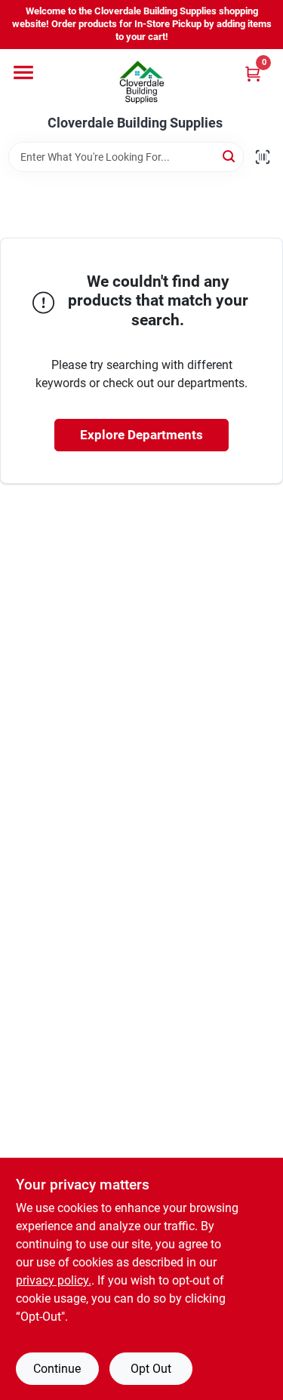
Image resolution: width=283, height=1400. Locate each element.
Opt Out (151, 1369)
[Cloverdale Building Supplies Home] (142, 82)
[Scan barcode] (262, 157)
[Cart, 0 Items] (252, 74)
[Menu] (23, 72)
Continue (57, 1369)
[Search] (230, 155)
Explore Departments (141, 434)
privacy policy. (53, 1280)
